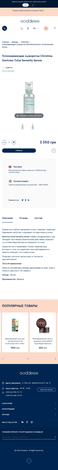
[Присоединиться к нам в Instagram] (32, 422)
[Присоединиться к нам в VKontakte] (22, 422)
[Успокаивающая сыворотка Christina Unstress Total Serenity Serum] (22, 127)
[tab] (7, 218)
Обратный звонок (46, 390)
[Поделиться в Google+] (29, 200)
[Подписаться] (55, 437)
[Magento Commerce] (30, 21)
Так (25, 5)
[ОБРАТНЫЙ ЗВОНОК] (4, 28)
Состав (38, 218)
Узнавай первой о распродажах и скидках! (22, 432)
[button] (36, 28)
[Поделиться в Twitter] (22, 200)
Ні (33, 5)
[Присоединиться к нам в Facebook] (27, 422)
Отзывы (23, 218)
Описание (7, 218)
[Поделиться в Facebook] (25, 200)
